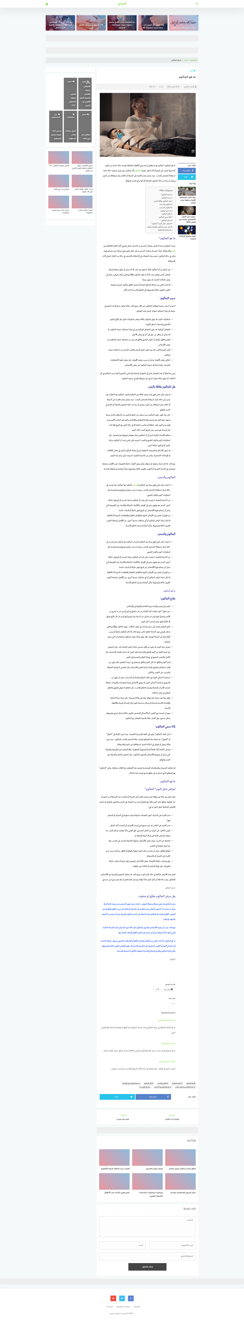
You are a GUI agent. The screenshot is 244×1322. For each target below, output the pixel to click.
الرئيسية (193, 60)
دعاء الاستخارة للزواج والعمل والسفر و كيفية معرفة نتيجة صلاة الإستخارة (122, 25)
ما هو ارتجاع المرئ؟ (168, 1043)
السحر (135, 485)
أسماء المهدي (189, 86)
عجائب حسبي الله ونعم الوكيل (184, 27)
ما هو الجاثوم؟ (166, 194)
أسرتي (122, 3)
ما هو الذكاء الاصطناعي (166, 1020)
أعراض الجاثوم (177, 1083)
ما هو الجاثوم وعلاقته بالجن (185, 1087)
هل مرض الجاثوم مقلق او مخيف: (158, 227)
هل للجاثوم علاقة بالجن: (162, 201)
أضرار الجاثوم (190, 1083)
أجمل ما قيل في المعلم (167, 1061)
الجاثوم (138, 170)
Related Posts (163, 230)
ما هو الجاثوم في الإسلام (131, 1083)
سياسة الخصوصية (123, 1306)
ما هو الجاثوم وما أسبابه (162, 1087)
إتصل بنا (109, 1306)
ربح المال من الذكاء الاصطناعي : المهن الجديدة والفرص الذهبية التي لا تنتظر (60, 25)
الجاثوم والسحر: (165, 204)
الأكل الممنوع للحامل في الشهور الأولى (91, 26)
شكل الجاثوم (148, 1083)
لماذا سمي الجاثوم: (164, 217)
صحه (185, 60)
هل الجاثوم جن (144, 1087)
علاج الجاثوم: (166, 214)
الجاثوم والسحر (162, 1083)
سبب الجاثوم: (166, 198)
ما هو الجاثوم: (166, 220)
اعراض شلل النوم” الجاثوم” (161, 223)
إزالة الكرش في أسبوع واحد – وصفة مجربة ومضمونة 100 (153, 26)
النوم (173, 251)
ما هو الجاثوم (165, 211)
